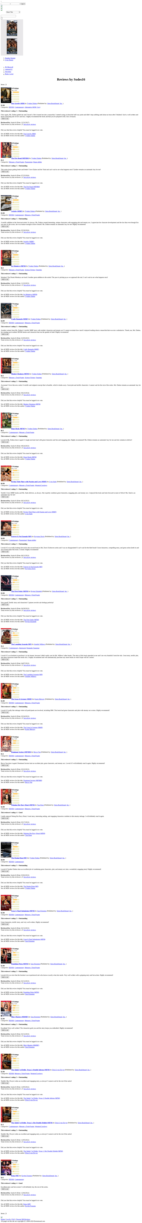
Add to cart (5, 118)
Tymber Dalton (32, 103)
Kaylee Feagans (27, 1176)
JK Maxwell (9, 67)
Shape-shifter (37, 162)
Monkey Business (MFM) (31, 404)
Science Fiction (30, 270)
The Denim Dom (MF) (30, 886)
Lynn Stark (52, 482)
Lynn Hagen (9, 60)
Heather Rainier (10, 58)
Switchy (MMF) (28, 241)
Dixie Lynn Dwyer (58, 1070)
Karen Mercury (40, 699)
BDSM (11, 107)
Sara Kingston (41, 911)
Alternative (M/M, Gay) (32, 107)
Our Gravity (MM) (29, 134)
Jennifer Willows (39, 644)
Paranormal (28, 162)
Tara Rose (40, 805)
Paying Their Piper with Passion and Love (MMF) (39, 512)
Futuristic (39, 270)
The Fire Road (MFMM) (31, 187)
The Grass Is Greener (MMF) (33, 727)
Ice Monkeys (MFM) (30, 294)
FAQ (13, 1219)
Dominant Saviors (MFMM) (32, 780)
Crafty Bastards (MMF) (31, 349)
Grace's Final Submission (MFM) (34, 939)
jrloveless (8, 72)
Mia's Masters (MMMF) (31, 1045)
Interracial (22, 648)
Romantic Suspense (33, 648)
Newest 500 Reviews (23, 1219)
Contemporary (19, 107)
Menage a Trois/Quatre (16, 162)
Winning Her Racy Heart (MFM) (34, 833)
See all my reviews (29, 124)
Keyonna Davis (39, 536)
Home (3, 1219)
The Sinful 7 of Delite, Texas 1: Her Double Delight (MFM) (43, 1151)
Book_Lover (9, 74)
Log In (8, 1219)
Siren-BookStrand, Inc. (54, 103)
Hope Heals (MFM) (29, 457)
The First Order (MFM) (31, 620)
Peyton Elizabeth (36, 591)
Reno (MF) (27, 1204)
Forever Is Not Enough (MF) (32, 567)
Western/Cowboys (41, 485)
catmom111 (8, 69)
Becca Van (37, 752)
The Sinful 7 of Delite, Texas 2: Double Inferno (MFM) (41, 1098)
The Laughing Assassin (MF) (33, 674)
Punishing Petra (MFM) (31, 992)
